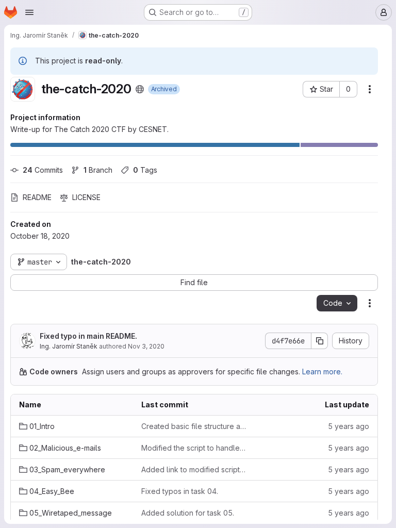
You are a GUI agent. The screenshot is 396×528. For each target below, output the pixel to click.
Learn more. (322, 371)
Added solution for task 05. (187, 512)
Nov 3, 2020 (146, 346)
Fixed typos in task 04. (179, 491)
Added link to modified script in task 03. (194, 469)
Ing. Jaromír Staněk (68, 346)
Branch (98, 170)
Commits (43, 170)
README (37, 197)
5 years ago (348, 426)
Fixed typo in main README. (88, 336)
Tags (145, 170)
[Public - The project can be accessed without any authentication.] (140, 89)
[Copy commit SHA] (319, 341)
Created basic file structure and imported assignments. (194, 426)
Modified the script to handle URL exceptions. (194, 447)
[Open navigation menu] (29, 12)
